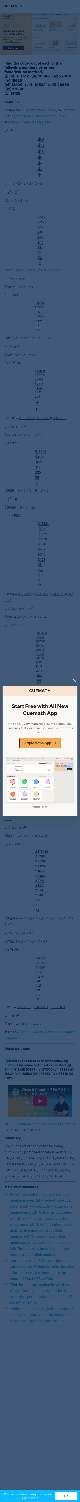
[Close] (74, 680)
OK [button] (66, 1496)
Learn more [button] (30, 1498)
